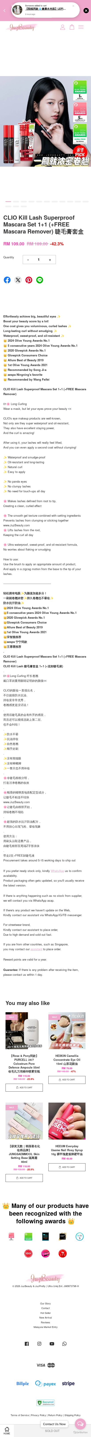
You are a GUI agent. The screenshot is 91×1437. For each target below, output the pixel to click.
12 (8, 206)
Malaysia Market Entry (46, 1327)
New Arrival (45, 1317)
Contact (45, 1308)
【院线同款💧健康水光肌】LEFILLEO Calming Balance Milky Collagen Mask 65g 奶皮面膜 (45, 9)
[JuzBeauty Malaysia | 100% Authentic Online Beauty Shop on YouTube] (52, 1346)
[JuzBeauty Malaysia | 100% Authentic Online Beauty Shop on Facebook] (27, 1346)
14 (24, 206)
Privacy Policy (38, 1415)
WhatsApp (57, 871)
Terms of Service (20, 1415)
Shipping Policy (72, 1415)
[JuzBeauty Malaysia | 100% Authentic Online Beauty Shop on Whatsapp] (64, 1346)
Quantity (8, 257)
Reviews (45, 1322)
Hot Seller (45, 1313)
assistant (36, 949)
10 (78, 201)
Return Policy (55, 1415)
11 (85, 201)
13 (16, 206)
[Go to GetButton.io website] (80, 1432)
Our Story (45, 1303)
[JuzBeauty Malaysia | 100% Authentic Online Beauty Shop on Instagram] (39, 1346)
